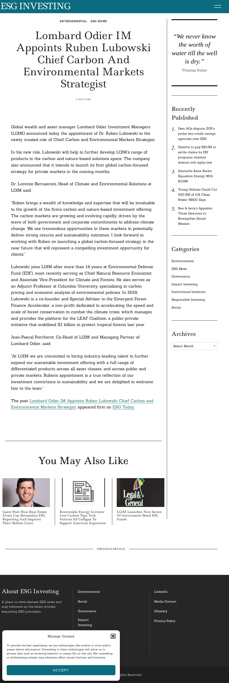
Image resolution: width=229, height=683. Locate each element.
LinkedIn (161, 592)
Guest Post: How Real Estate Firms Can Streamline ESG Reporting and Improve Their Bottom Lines (24, 517)
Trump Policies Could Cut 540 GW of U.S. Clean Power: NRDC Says (197, 194)
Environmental (73, 21)
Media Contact (165, 601)
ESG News (99, 21)
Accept (61, 670)
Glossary (160, 611)
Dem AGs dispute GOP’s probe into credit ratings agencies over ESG (197, 133)
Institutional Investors (189, 292)
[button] (113, 636)
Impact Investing (185, 284)
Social (176, 307)
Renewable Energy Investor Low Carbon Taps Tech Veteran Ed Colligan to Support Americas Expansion (82, 517)
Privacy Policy (164, 621)
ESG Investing (35, 6)
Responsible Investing (188, 300)
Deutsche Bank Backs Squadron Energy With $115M (195, 176)
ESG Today (123, 407)
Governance (181, 276)
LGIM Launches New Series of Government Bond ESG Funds (139, 516)
